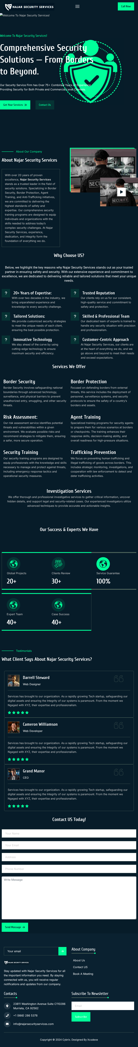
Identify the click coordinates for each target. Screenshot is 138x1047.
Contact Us (45, 104)
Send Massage (13, 927)
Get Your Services (13, 104)
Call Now (126, 6)
